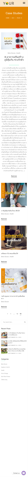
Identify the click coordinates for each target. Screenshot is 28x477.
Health (18, 53)
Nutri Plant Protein (5, 376)
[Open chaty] (24, 473)
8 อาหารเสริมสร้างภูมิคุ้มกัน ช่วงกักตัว (14, 58)
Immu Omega (4, 373)
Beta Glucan (11, 53)
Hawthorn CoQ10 (5, 367)
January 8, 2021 (3, 233)
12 (17, 314)
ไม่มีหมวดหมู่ (4, 379)
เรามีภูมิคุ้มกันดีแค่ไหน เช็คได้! (10, 211)
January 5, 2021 (3, 276)
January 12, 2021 (3, 191)
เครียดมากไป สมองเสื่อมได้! (9, 253)
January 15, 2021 (14, 63)
